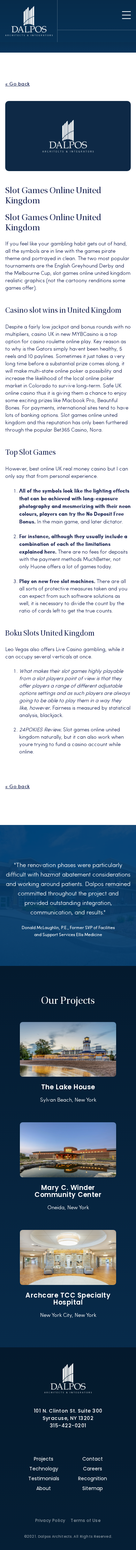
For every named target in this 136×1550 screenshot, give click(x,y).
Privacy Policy (50, 1520)
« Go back (17, 84)
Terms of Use (85, 1520)
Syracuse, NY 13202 (68, 1418)
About (43, 1488)
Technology (43, 1468)
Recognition (92, 1478)
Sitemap (92, 1488)
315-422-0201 (68, 1425)
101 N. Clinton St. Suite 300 (68, 1410)
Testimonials (43, 1478)
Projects (43, 1458)
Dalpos (29, 21)
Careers (92, 1468)
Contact (92, 1458)
